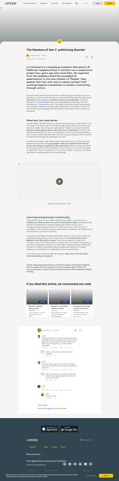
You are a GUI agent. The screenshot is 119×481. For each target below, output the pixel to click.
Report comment (64, 347)
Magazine (43, 3)
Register (109, 3)
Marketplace (66, 3)
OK (59, 196)
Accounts (54, 3)
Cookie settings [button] (91, 476)
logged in (49, 408)
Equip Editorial (34, 55)
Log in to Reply (54, 347)
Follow (44, 55)
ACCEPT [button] (106, 475)
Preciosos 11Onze (29, 3)
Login (98, 3)
